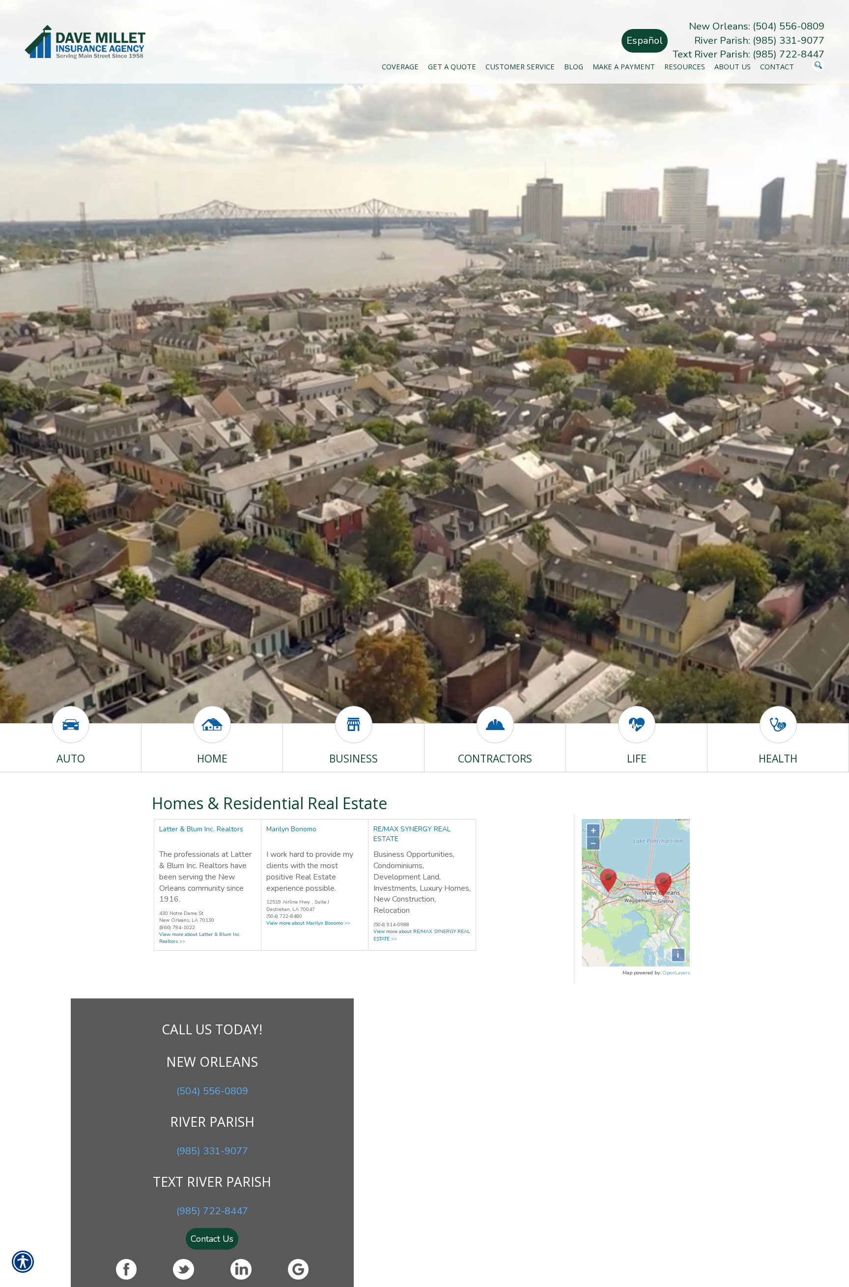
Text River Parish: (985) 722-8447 (748, 54)
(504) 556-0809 (212, 1091)
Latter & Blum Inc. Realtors (201, 829)
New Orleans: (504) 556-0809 (756, 26)
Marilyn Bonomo (291, 829)
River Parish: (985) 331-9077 (759, 40)
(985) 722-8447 (212, 1211)
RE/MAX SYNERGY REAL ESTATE (412, 834)
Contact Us (212, 1239)
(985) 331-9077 (212, 1151)
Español (644, 40)
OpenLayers (676, 972)
